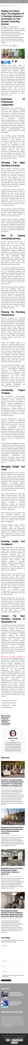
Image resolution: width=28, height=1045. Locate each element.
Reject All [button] (14, 1042)
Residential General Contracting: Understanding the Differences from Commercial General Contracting (12, 830)
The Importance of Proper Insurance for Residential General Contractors (15, 1003)
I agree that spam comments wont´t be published (12, 976)
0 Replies (17, 46)
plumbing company (6, 705)
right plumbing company (7, 707)
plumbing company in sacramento (9, 702)
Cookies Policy (20, 1037)
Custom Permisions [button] (17, 1040)
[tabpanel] (13, 54)
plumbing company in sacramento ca (10, 700)
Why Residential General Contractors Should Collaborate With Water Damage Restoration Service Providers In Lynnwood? (12, 913)
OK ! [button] (8, 1040)
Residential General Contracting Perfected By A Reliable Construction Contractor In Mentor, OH (12, 871)
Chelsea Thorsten (5, 45)
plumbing (14, 705)
